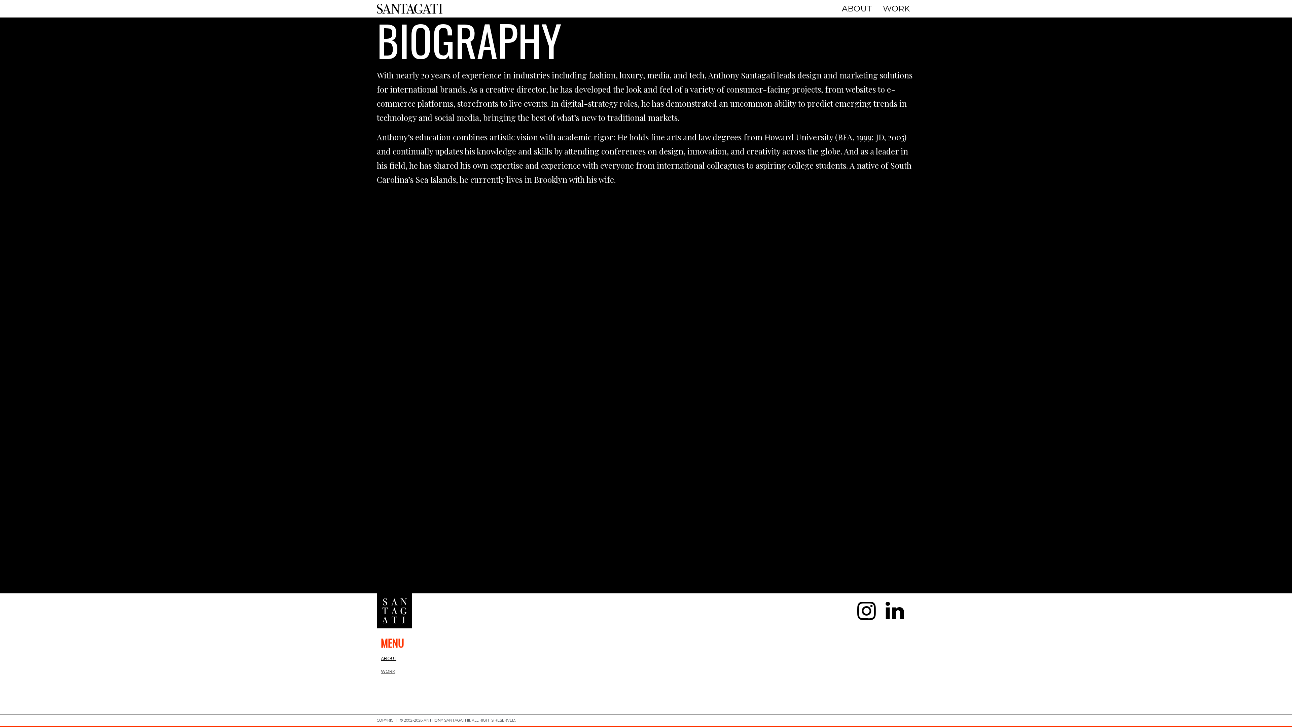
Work (896, 8)
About (857, 8)
